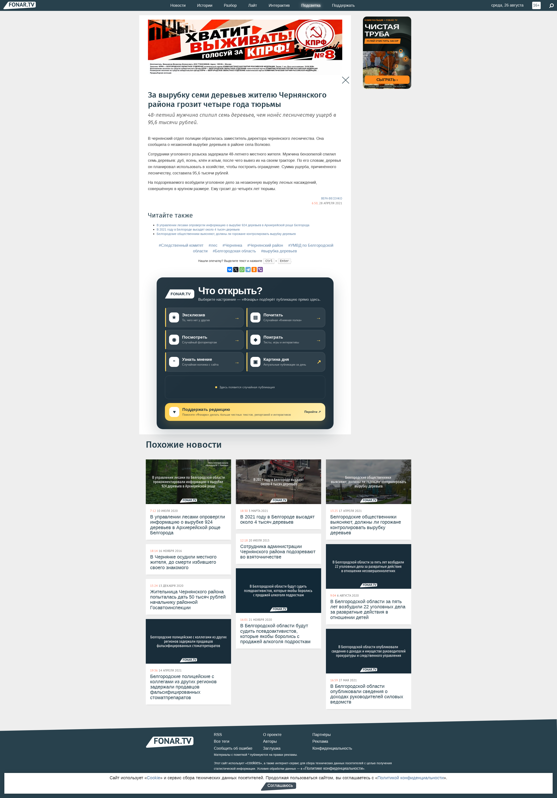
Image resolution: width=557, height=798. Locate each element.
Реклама (320, 741)
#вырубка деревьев (279, 251)
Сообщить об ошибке (233, 748)
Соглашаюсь (280, 785)
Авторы (270, 741)
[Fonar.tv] (19, 5)
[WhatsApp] (242, 269)
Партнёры (321, 734)
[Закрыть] (345, 80)
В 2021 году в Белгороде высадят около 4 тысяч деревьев (198, 230)
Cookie (153, 778)
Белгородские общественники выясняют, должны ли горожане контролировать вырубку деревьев (226, 234)
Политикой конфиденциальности (410, 778)
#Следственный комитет (181, 245)
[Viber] (260, 269)
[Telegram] (248, 269)
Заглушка (271, 748)
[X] (235, 269)
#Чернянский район (265, 245)
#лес (213, 245)
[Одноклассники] (254, 269)
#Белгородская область (234, 251)
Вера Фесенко (331, 198)
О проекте (272, 734)
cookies (253, 763)
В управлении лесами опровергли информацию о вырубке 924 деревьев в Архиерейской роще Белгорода (233, 225)
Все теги (221, 741)
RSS (218, 734)
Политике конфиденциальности (334, 768)
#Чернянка (232, 245)
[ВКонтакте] (229, 269)
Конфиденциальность (332, 748)
